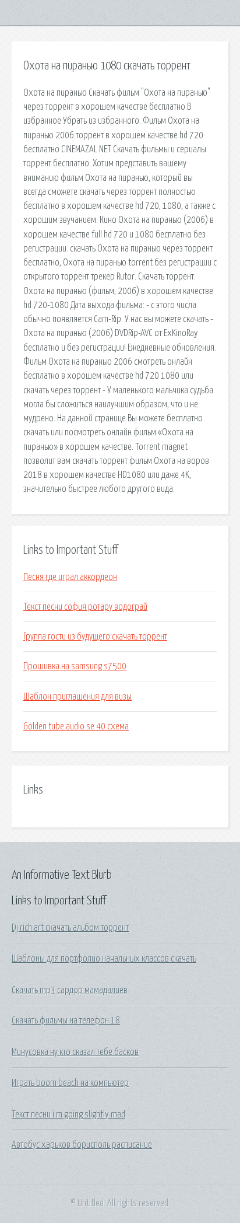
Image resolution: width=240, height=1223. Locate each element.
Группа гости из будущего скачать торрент (95, 636)
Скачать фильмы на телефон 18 (66, 1020)
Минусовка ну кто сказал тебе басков (75, 1052)
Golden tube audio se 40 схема (76, 726)
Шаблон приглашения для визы (77, 696)
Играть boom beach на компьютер (70, 1083)
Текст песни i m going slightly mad (68, 1114)
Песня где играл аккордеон (70, 577)
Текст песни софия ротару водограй (85, 607)
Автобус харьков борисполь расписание (82, 1144)
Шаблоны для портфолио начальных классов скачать (104, 958)
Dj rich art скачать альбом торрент (70, 927)
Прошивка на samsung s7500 (74, 666)
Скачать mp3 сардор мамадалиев (70, 990)
